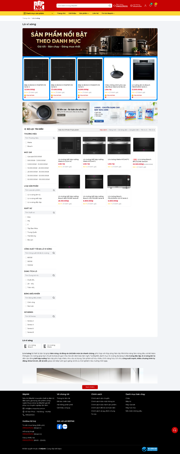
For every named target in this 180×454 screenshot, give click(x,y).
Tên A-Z (144, 130)
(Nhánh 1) (31, 428)
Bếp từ (128, 401)
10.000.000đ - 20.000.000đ (37, 168)
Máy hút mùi (131, 408)
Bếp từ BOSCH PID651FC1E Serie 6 (89, 86)
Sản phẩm (83, 13)
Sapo (59, 449)
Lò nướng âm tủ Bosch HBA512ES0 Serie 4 (141, 86)
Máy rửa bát (130, 405)
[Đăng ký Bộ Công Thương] (150, 449)
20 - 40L (30, 284)
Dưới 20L (30, 280)
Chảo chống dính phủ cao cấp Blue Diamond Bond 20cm (115, 87)
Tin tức (94, 414)
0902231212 (29, 415)
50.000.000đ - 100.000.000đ (38, 179)
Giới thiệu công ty (63, 408)
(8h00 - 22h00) (34, 440)
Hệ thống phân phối (65, 405)
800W (29, 257)
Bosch (29, 146)
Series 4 (30, 325)
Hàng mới (112, 130)
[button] (153, 79)
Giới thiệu (72, 13)
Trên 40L (31, 287)
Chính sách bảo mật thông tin (103, 401)
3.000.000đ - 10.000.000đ (37, 164)
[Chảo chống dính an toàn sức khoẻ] (55, 113)
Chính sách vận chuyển (100, 398)
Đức (29, 217)
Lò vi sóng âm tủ (33, 195)
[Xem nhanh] (36, 70)
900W (29, 261)
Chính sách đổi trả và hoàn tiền (103, 408)
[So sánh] (41, 70)
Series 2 (30, 321)
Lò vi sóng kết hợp (34, 198)
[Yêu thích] (30, 70)
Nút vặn (30, 306)
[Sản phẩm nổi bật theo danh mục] (90, 42)
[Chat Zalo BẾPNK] (64, 426)
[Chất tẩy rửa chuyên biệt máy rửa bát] (124, 113)
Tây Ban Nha (32, 228)
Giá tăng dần (122, 130)
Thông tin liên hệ (63, 398)
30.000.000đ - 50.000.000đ (38, 176)
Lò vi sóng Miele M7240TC (118, 159)
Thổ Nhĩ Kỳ (31, 236)
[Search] (109, 6)
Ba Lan (30, 240)
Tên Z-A (152, 130)
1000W (30, 265)
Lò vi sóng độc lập (34, 202)
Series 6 (30, 328)
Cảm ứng (31, 302)
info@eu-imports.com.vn (35, 408)
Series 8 (30, 332)
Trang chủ (61, 13)
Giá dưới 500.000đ (34, 157)
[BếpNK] (39, 5)
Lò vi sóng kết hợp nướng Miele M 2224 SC (68, 160)
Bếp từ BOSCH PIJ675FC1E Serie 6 (62, 86)
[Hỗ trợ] (175, 430)
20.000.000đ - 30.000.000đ (38, 172)
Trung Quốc (32, 232)
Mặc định (103, 130)
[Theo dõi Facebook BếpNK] (59, 426)
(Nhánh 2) (32, 434)
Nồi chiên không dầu (134, 411)
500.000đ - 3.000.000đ (36, 160)
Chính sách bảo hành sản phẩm (103, 405)
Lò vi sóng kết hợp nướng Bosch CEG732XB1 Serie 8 (93, 197)
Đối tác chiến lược (64, 401)
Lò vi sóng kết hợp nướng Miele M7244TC (93, 160)
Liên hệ (95, 13)
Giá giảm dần (134, 130)
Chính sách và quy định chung (103, 411)
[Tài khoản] (145, 6)
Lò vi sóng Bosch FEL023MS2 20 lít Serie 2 (118, 197)
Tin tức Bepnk (107, 13)
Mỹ (28, 221)
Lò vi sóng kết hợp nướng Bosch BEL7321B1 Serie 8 (68, 197)
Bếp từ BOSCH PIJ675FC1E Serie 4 (35, 86)
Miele (29, 142)
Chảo (128, 398)
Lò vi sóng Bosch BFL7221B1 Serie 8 (142, 160)
